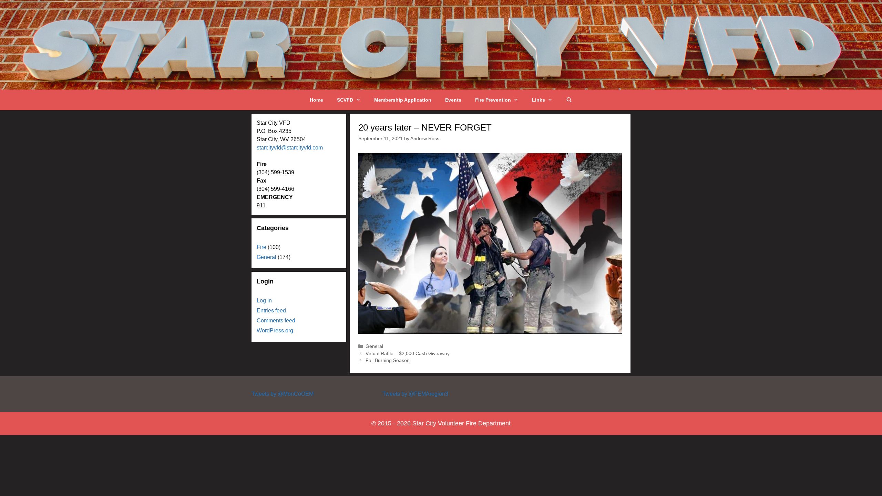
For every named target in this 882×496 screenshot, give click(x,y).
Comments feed (276, 320)
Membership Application (402, 100)
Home (316, 100)
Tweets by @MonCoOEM (283, 394)
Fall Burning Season (388, 360)
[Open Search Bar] (569, 100)
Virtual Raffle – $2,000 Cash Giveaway (408, 353)
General (374, 346)
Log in (264, 300)
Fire (261, 247)
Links (538, 100)
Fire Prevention (493, 100)
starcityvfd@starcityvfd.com (290, 148)
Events (453, 100)
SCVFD (345, 100)
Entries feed (271, 310)
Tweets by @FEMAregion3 (415, 394)
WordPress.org (275, 330)
